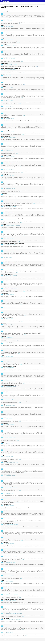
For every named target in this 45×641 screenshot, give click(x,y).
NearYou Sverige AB (8, 343)
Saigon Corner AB (8, 156)
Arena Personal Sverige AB (9, 556)
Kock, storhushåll (12, 169)
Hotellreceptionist (14, 518)
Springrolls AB (7, 87)
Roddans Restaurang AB (8, 405)
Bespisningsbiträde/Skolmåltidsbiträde (17, 613)
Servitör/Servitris (11, 39)
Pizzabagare (10, 257)
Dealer (12, 150)
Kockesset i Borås (8, 318)
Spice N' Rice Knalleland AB (9, 64)
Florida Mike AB (8, 361)
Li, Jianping (7, 418)
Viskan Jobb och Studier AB (9, 45)
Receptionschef (13, 194)
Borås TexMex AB (8, 58)
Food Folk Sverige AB (8, 206)
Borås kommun (8, 169)
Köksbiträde (12, 26)
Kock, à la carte (11, 100)
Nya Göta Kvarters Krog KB (9, 562)
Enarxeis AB (7, 20)
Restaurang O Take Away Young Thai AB (10, 225)
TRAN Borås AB (7, 75)
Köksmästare (11, 632)
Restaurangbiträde (11, 20)
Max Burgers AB (7, 399)
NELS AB (7, 257)
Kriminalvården (7, 175)
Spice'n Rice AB (7, 106)
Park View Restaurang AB (9, 437)
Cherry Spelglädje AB (8, 150)
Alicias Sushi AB (8, 367)
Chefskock (13, 405)
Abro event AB (7, 100)
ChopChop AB (7, 294)
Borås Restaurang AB (8, 537)
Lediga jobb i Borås (8, 1)
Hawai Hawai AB (8, 26)
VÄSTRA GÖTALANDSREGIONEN (9, 288)
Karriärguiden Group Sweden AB (9, 594)
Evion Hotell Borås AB (8, 518)
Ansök (2, 20)
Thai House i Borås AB (8, 307)
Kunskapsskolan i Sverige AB (9, 613)
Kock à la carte (14, 45)
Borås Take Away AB (8, 131)
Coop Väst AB (7, 238)
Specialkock (11, 87)
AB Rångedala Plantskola (9, 69)
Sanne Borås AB (8, 356)
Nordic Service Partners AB (9, 275)
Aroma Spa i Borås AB (8, 188)
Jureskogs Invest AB (8, 118)
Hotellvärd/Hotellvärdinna (19, 619)
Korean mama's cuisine (8, 475)
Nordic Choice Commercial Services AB (10, 619)
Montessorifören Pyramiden (9, 487)
